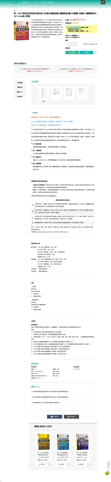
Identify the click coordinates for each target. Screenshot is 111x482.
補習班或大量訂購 (93, 44)
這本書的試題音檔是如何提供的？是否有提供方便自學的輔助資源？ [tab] (51, 391)
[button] (91, 94)
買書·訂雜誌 (25, 2)
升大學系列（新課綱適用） (48, 2)
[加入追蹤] (95, 52)
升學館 (34, 2)
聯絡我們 (72, 416)
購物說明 (85, 44)
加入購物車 (72, 52)
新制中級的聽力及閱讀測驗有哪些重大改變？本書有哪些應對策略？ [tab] (51, 397)
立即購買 (86, 52)
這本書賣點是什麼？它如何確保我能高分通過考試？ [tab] (46, 402)
